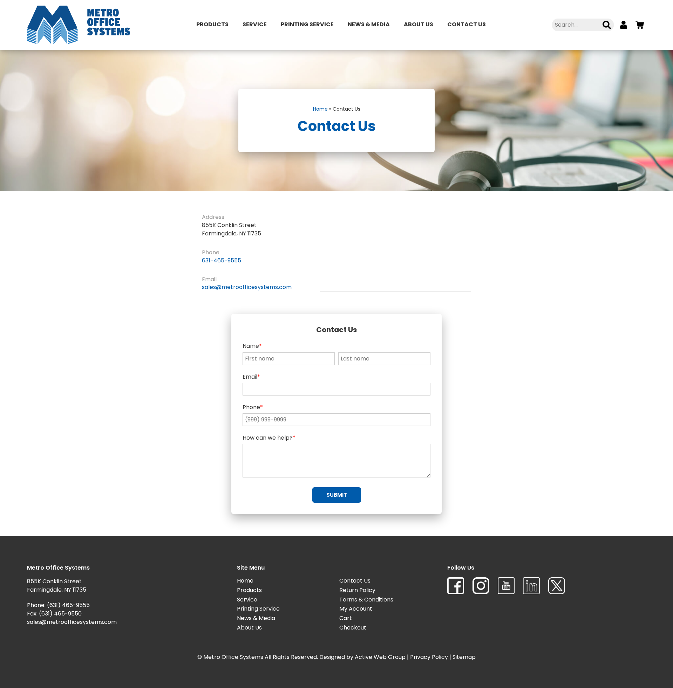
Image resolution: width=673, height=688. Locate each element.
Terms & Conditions (366, 600)
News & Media (369, 24)
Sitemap (464, 657)
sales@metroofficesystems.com (247, 287)
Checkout (352, 628)
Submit (336, 495)
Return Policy (357, 590)
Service (255, 24)
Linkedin (531, 585)
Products (212, 24)
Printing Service (307, 24)
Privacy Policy (429, 657)
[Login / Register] (623, 25)
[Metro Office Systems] (78, 25)
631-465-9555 (221, 260)
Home (320, 108)
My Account (355, 609)
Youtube (506, 585)
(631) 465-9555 (68, 605)
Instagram (481, 585)
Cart (345, 618)
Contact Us (466, 24)
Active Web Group (380, 657)
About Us (418, 24)
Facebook (455, 585)
